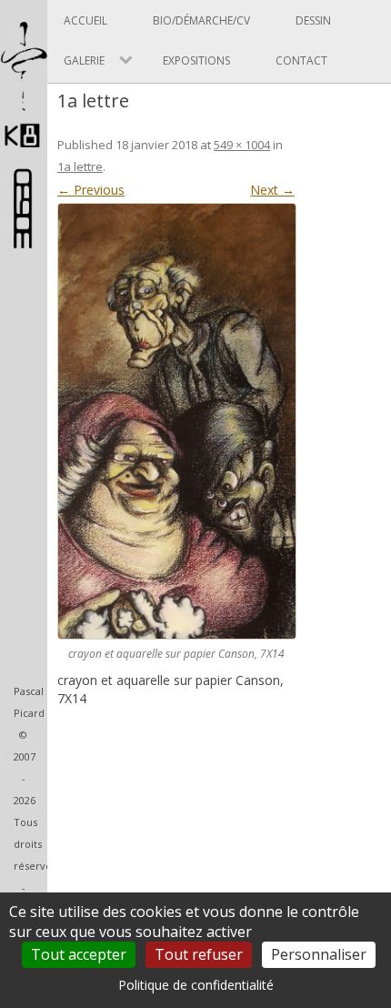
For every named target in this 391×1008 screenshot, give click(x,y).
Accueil (85, 20)
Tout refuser (199, 954)
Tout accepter (78, 954)
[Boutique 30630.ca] (23, 240)
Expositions (196, 60)
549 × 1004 (242, 144)
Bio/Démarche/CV (201, 20)
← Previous (91, 189)
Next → (272, 189)
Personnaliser (318, 954)
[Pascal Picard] (23, 148)
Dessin (313, 20)
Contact (301, 60)
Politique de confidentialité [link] (196, 984)
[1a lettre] (176, 421)
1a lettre (80, 166)
